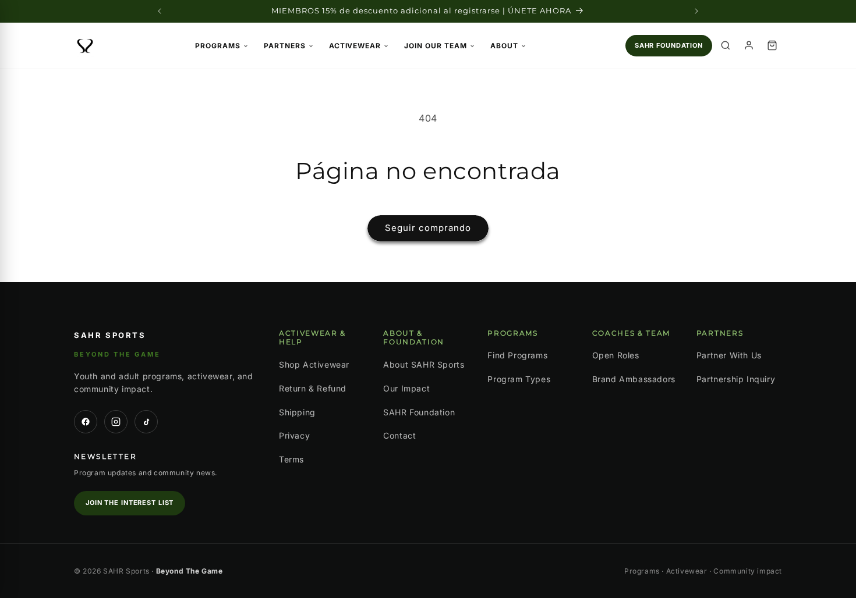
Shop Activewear (314, 364)
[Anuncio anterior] (159, 11)
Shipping (297, 412)
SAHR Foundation (669, 45)
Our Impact (406, 388)
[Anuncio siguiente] (696, 11)
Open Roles (615, 355)
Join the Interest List (130, 503)
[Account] (749, 45)
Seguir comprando (428, 227)
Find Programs (517, 355)
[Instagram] (116, 421)
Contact (399, 435)
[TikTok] (146, 421)
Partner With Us (729, 355)
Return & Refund (312, 388)
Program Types (518, 379)
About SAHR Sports (423, 364)
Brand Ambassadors (633, 379)
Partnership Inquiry (735, 379)
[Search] (725, 45)
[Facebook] (85, 421)
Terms (291, 459)
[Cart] (772, 45)
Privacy (294, 435)
